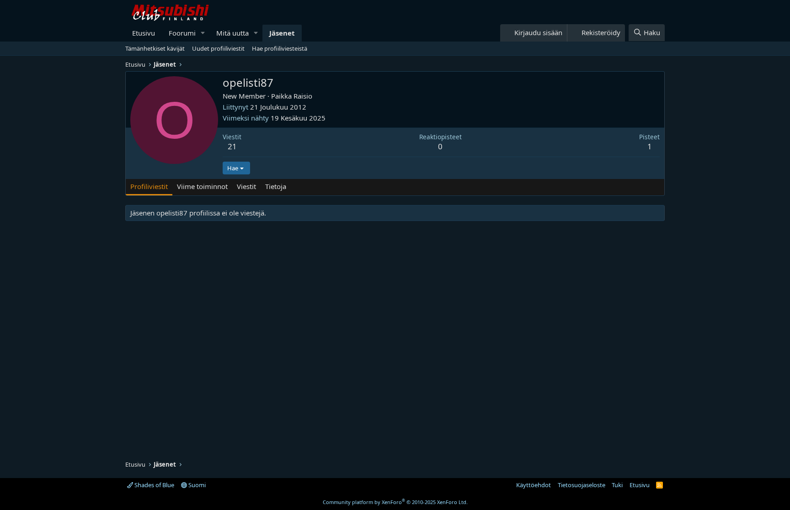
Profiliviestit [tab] (149, 186)
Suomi (196, 485)
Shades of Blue (153, 485)
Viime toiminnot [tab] (202, 186)
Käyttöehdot (533, 485)
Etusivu (143, 32)
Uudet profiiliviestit (218, 48)
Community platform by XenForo (395, 502)
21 (232, 146)
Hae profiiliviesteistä (279, 48)
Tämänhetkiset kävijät (155, 48)
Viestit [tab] (246, 186)
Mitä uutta (232, 32)
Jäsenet (282, 32)
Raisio (303, 95)
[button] (203, 33)
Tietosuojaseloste (581, 485)
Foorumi (182, 32)
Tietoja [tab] (275, 186)
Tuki (617, 485)
